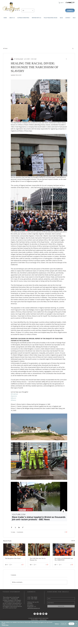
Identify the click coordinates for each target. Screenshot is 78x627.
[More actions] (66, 59)
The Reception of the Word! (13, 558)
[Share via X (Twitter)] (15, 527)
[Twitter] (68, 2)
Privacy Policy (34, 619)
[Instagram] (72, 2)
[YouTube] (70, 2)
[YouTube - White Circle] (43, 614)
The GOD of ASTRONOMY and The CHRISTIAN (64, 559)
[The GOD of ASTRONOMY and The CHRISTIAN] (64, 549)
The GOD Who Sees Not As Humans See (38, 559)
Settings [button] (57, 623)
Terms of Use (43, 619)
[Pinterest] (74, 2)
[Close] (76, 624)
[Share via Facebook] (11, 527)
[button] (61, 2)
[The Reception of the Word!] (14, 549)
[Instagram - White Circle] (40, 614)
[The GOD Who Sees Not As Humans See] (39, 549)
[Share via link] (22, 527)
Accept (71, 623)
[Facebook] (66, 2)
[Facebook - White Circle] (35, 614)
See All (73, 540)
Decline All (63, 623)
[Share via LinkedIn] (19, 527)
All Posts (5, 48)
